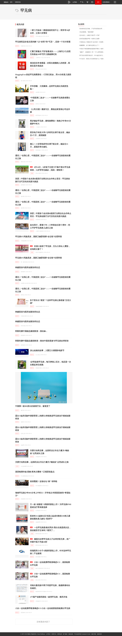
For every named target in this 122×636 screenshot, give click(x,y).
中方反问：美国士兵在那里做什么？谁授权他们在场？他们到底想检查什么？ (93, 58)
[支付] (87, 2)
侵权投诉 (99, 634)
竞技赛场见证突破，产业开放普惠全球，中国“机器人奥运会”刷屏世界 (93, 28)
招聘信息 (59, 634)
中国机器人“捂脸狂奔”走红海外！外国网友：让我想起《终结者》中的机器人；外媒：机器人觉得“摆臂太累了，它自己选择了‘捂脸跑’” (93, 42)
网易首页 (6, 2)
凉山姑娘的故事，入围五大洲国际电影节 (47, 350)
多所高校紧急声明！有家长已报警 (89, 38)
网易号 (32, 36)
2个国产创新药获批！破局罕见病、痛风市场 (48, 597)
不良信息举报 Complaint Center (82, 634)
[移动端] (69, 2)
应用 (11, 2)
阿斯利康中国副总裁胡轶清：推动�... (31, 331)
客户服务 (65, 634)
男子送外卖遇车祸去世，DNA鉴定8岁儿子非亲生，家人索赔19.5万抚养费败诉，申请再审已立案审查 (93, 55)
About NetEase (41, 634)
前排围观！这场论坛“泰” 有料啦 (43, 481)
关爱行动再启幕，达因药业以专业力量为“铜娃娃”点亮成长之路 (42, 462)
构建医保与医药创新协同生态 (27, 267)
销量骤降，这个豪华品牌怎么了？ (89, 45)
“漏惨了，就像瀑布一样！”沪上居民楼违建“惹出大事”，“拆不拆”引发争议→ (93, 52)
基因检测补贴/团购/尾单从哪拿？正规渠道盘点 (35, 472)
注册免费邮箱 (106, 2)
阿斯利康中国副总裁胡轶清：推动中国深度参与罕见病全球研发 (42, 341)
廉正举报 (94, 634)
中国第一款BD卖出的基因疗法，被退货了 (32, 406)
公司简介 (48, 634)
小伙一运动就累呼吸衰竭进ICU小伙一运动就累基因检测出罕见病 (42, 608)
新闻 (17, 466)
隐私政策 (71, 634)
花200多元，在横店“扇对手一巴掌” (89, 35)
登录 (98, 2)
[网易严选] (82, 2)
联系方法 (54, 634)
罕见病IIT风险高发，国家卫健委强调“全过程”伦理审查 (38, 236)
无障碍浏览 (18, 2)
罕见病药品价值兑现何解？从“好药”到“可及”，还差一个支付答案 (43, 42)
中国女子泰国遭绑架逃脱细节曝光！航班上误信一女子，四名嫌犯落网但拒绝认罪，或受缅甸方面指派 (93, 48)
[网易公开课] (75, 2)
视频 (32, 173)
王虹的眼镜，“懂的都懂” (86, 32)
